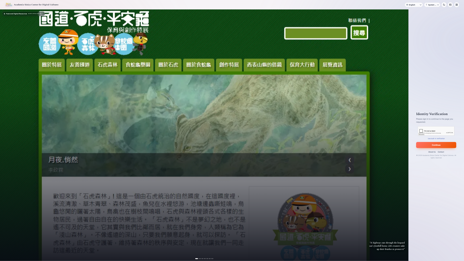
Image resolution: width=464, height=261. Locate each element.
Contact (441, 152)
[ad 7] (206, 258)
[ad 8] (208, 258)
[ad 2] (198, 258)
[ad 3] (199, 258)
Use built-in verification (436, 138)
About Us (432, 152)
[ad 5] (203, 258)
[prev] (4, 135)
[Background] (450, 4)
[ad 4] (201, 258)
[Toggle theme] (444, 4)
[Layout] (456, 4)
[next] (404, 135)
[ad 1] (196, 258)
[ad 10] (211, 258)
